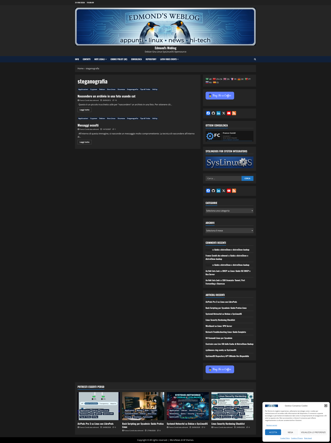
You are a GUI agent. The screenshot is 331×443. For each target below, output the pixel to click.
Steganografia (132, 89)
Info (77, 59)
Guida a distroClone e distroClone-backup (231, 249)
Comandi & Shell (131, 414)
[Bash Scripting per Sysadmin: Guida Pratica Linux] (143, 406)
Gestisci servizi (271, 425)
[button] (326, 405)
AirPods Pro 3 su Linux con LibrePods (221, 301)
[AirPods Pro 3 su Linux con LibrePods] (99, 406)
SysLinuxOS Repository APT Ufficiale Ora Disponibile (227, 356)
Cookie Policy (285, 438)
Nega (290, 432)
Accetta (273, 432)
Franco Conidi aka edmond (89, 100)
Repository (151, 59)
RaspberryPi (234, 414)
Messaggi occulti (88, 125)
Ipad (92, 414)
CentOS (154, 410)
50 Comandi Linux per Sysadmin (219, 338)
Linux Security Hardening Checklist (220, 319)
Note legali (308, 438)
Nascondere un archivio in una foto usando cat (106, 96)
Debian (102, 89)
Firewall (245, 407)
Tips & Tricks (145, 89)
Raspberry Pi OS (220, 414)
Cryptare (93, 89)
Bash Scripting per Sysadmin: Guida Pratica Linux (226, 307)
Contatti (87, 59)
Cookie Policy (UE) (119, 59)
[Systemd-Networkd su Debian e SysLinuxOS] (188, 406)
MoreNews (175, 440)
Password (239, 410)
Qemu (183, 414)
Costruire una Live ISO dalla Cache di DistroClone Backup (229, 343)
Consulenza (136, 59)
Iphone (98, 414)
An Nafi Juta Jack (213, 270)
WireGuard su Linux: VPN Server (219, 326)
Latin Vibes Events (168, 59)
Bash (147, 410)
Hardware (84, 414)
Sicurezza (121, 89)
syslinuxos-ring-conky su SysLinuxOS (221, 350)
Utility (154, 89)
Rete (242, 414)
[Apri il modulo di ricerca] (255, 59)
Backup (140, 410)
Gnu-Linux (111, 89)
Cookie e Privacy (297, 438)
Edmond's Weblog (165, 47)
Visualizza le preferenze (313, 432)
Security (128, 417)
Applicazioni (83, 89)
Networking (174, 414)
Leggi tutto (86, 110)
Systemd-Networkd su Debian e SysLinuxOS (224, 313)
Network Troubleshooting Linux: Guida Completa (226, 331)
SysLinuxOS (108, 414)
